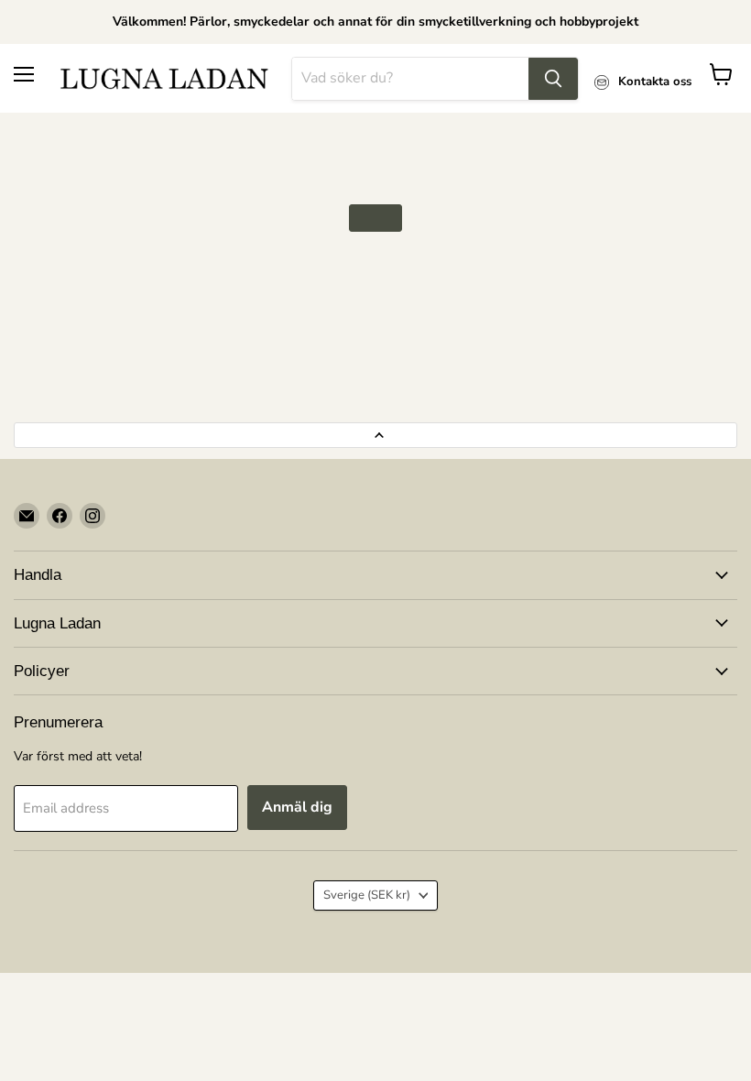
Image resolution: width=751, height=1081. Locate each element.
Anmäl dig (297, 807)
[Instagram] (92, 516)
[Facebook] (59, 516)
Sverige (366, 895)
